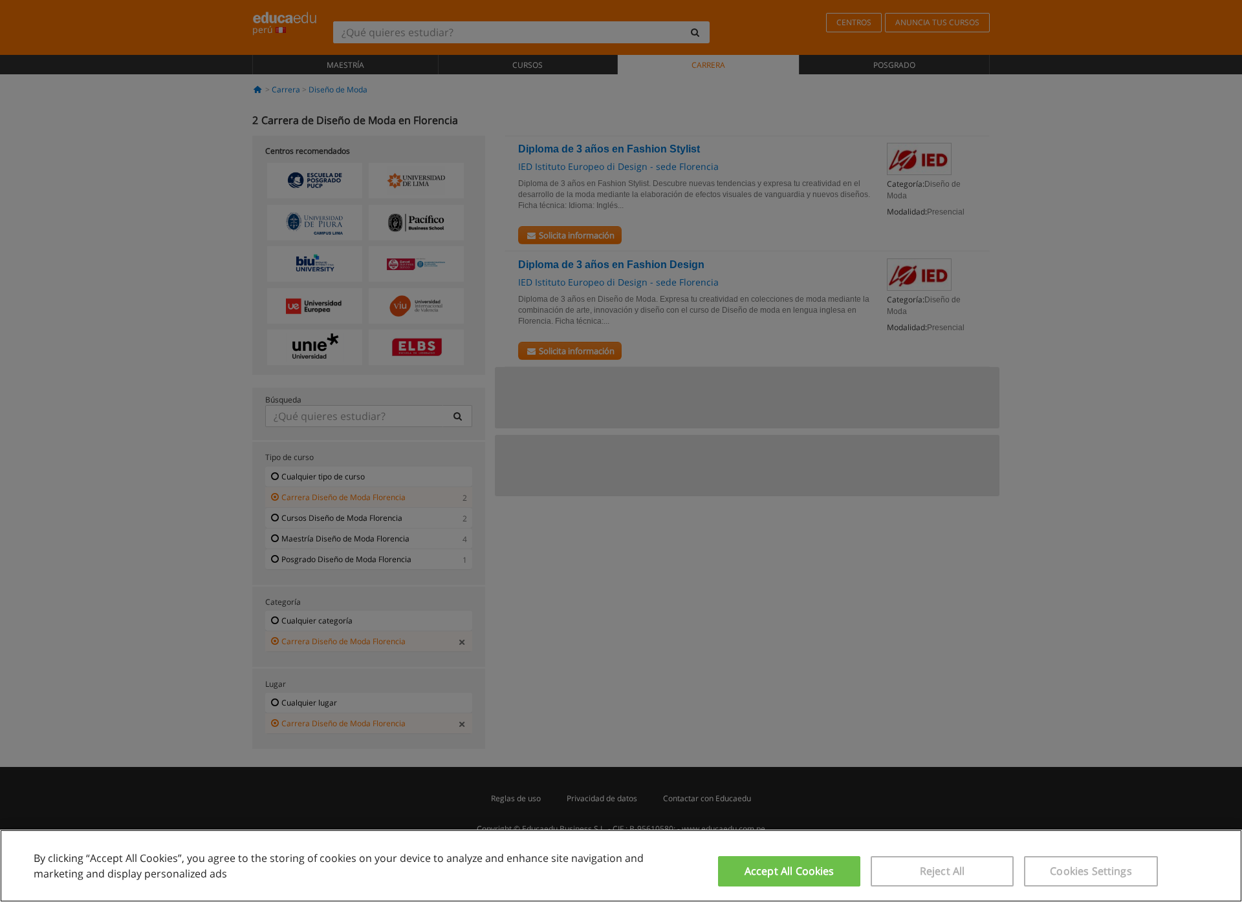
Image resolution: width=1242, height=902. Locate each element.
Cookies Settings (1091, 871)
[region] (621, 866)
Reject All (942, 871)
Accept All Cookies (789, 871)
